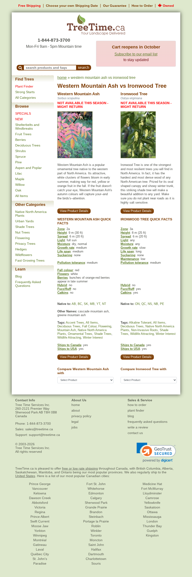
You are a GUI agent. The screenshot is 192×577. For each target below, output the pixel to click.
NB (156, 304)
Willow (20, 184)
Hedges (21, 249)
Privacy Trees (25, 243)
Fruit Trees (23, 134)
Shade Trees (24, 227)
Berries (20, 140)
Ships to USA (67, 349)
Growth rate (65, 247)
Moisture (63, 244)
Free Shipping (29, 5)
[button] (156, 452)
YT (98, 304)
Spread (62, 236)
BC (80, 304)
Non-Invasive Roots (144, 330)
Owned (168, 5)
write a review (138, 427)
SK (86, 304)
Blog (18, 276)
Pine (18, 162)
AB (74, 304)
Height (62, 232)
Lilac (18, 173)
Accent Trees (75, 322)
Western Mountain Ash (87, 86)
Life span (64, 251)
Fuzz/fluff (64, 289)
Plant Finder (24, 86)
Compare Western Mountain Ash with (83, 371)
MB (92, 304)
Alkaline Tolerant (140, 322)
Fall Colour (89, 326)
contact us (135, 433)
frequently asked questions (147, 422)
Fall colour (65, 270)
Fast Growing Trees (29, 260)
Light (61, 240)
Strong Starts (25, 92)
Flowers (63, 274)
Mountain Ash (66, 330)
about (75, 410)
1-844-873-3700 (54, 40)
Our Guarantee (114, 5)
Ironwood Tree (147, 86)
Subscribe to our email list (135, 54)
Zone (61, 229)
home (62, 78)
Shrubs (20, 151)
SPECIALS (23, 113)
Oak (18, 190)
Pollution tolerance (71, 262)
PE (162, 304)
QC (143, 304)
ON (137, 304)
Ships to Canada (69, 345)
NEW (19, 119)
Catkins (62, 292)
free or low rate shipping (80, 468)
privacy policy (81, 416)
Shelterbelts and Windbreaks (27, 126)
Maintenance (130, 259)
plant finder (136, 410)
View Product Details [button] (74, 211)
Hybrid (62, 285)
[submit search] (20, 67)
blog (131, 416)
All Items (21, 196)
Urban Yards (24, 221)
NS (150, 304)
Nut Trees (22, 232)
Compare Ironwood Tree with (143, 369)
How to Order (142, 5)
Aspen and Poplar (28, 168)
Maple (19, 179)
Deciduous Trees (27, 145)
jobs (74, 427)
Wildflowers (23, 255)
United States (25, 476)
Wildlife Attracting (69, 337)
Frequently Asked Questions (28, 284)
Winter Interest (93, 337)
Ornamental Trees (80, 334)
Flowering (22, 238)
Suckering (64, 255)
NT (104, 304)
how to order (137, 405)
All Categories (25, 97)
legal (74, 422)
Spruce (20, 156)
